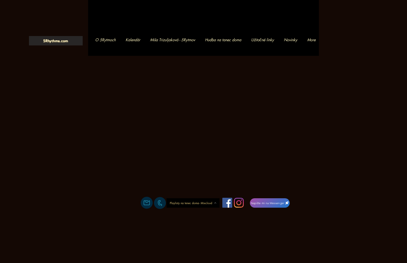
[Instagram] (239, 203)
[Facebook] (227, 203)
